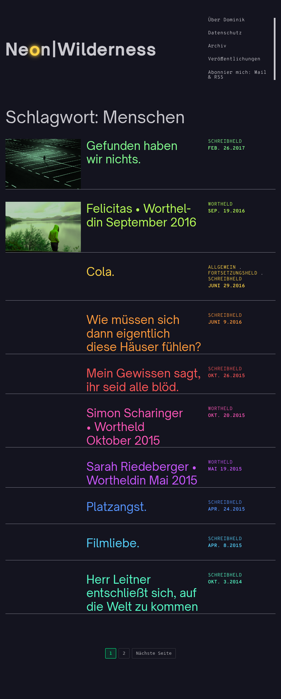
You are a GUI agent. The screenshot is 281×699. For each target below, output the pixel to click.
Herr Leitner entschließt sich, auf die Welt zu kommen (142, 593)
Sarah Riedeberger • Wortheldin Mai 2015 (142, 473)
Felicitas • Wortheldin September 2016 (141, 215)
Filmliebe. (112, 543)
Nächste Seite (154, 653)
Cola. (100, 272)
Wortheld (220, 204)
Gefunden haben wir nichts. (132, 152)
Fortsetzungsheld (232, 273)
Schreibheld (225, 141)
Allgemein (222, 267)
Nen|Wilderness (81, 49)
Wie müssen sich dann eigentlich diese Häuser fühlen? (143, 333)
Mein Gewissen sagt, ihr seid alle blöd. (143, 380)
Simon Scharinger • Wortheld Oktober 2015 (134, 426)
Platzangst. (116, 507)
